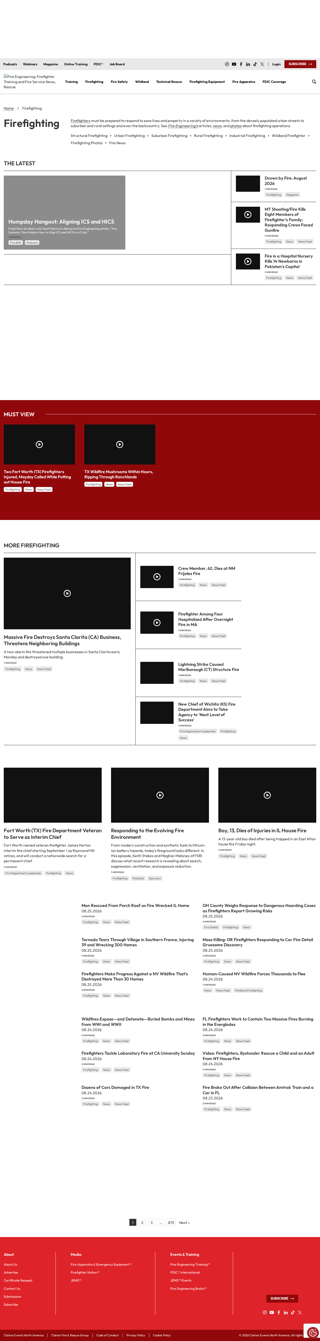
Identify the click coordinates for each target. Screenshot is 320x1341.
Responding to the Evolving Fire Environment (147, 833)
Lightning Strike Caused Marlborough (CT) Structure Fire (208, 667)
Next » (184, 1222)
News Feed (305, 241)
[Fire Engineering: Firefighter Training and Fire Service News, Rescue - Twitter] (262, 64)
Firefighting (273, 194)
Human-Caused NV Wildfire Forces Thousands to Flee (254, 973)
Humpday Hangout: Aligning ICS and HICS (61, 221)
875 (171, 1222)
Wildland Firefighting (248, 990)
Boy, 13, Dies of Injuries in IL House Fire (262, 830)
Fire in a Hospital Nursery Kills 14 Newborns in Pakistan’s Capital (289, 261)
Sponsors (155, 878)
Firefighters (80, 120)
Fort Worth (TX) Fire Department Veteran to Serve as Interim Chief (53, 833)
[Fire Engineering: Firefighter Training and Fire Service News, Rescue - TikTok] (255, 64)
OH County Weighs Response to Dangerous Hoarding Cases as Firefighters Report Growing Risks (259, 908)
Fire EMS (15, 242)
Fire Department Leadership (198, 731)
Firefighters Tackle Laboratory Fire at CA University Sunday (138, 1053)
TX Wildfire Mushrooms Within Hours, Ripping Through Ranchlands (118, 474)
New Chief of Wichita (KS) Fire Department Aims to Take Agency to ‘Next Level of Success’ (206, 712)
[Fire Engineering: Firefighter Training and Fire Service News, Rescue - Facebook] (241, 64)
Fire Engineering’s (183, 125)
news (217, 125)
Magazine (292, 194)
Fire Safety (211, 927)
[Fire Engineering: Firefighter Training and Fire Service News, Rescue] (31, 82)
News (289, 241)
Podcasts (32, 242)
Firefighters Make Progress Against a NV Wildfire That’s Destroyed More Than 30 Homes (135, 976)
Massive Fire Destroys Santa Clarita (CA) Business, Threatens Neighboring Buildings (62, 640)
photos (236, 125)
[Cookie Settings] (313, 1333)
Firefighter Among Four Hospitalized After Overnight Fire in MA (205, 619)
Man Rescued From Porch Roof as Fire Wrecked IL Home (135, 905)
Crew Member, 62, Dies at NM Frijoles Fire (206, 571)
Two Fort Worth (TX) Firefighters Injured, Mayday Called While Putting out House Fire (37, 477)
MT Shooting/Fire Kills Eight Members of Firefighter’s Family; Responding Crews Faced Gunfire (289, 219)
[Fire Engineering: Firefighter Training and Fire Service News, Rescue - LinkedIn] (248, 64)
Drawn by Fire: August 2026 (286, 180)
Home (9, 108)
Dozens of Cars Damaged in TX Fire (115, 1087)
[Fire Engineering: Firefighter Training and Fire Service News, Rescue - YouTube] (234, 64)
